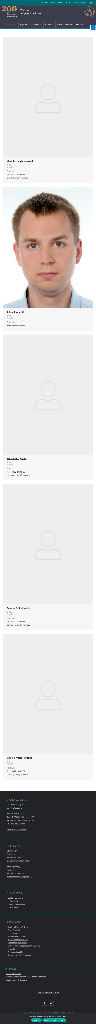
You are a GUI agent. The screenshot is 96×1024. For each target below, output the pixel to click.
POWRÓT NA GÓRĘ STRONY (48, 993)
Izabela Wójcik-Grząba (19, 757)
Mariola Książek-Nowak (20, 161)
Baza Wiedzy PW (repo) (18, 939)
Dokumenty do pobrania (17, 943)
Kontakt (79, 25)
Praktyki (11, 949)
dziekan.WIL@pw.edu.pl (16, 829)
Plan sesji (14, 901)
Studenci (49, 25)
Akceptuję (36, 1020)
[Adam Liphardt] (48, 247)
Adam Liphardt (15, 312)
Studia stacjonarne (15, 898)
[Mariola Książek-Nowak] (48, 97)
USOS (66, 3)
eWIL (53, 3)
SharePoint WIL (79, 3)
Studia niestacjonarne (16, 904)
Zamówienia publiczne (17, 952)
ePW (60, 3)
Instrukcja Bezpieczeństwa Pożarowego (24, 946)
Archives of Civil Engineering (19, 955)
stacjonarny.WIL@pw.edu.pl (18, 861)
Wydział (23, 25)
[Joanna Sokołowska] (48, 544)
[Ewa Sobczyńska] (48, 394)
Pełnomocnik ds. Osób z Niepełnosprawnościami (26, 977)
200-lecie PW (9, 25)
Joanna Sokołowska (18, 608)
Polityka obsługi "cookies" (54, 1020)
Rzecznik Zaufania (13, 974)
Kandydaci (36, 25)
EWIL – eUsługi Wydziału (18, 927)
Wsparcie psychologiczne (16, 980)
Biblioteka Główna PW (17, 936)
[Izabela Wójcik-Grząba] (48, 694)
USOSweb (12, 933)
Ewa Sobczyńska (16, 458)
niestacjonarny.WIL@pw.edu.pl (19, 877)
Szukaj (45, 3)
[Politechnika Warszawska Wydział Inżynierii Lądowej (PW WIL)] (30, 12)
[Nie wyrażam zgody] (93, 1018)
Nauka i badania (64, 25)
